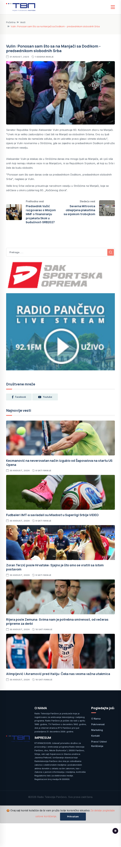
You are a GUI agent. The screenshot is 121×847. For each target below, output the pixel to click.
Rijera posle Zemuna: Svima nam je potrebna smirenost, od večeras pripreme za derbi (57, 621)
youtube (47, 397)
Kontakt (95, 735)
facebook (20, 397)
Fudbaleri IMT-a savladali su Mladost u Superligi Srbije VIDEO (52, 515)
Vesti (22, 22)
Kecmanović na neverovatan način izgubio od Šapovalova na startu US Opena (59, 462)
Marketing (97, 730)
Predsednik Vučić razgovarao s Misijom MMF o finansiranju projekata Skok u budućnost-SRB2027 (41, 214)
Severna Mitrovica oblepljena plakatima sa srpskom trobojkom (79, 210)
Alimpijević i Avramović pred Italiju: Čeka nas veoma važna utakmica (58, 674)
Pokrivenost (98, 724)
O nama (96, 718)
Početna (10, 22)
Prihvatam (73, 816)
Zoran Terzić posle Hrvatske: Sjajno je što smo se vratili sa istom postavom (55, 567)
